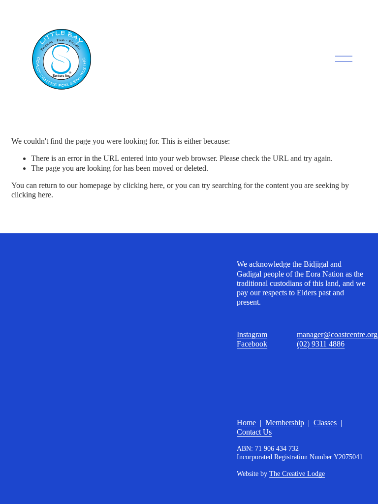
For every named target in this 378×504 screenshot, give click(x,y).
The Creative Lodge (297, 473)
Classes (325, 422)
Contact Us (254, 432)
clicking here (143, 185)
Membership (284, 422)
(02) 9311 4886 (321, 344)
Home (246, 422)
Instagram (252, 334)
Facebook (252, 344)
